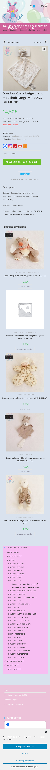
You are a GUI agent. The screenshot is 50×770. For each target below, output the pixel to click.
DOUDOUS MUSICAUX (18, 272)
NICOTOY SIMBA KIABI (16, 634)
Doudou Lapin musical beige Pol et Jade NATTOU (25, 275)
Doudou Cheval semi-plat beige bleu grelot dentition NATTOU (25, 337)
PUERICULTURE (13, 665)
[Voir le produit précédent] (4, 42)
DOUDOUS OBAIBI (15, 640)
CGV (6, 690)
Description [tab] (25, 174)
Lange (24, 139)
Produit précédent (13, 42)
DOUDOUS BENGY (15, 570)
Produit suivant (38, 42)
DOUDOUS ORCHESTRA (17, 644)
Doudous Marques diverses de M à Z (25, 136)
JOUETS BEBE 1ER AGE (15, 661)
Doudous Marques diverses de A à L (25, 584)
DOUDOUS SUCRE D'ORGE (18, 654)
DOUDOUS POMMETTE (17, 647)
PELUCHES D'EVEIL (32, 332)
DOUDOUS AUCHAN (16, 564)
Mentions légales (32, 766)
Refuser (25, 753)
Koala (19, 139)
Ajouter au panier (25, 349)
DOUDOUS (11, 560)
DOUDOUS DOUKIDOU (17, 594)
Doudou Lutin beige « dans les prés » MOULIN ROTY (25, 398)
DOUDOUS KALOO (15, 607)
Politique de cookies (18, 766)
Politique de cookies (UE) (14, 704)
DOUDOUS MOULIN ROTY (25, 395)
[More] (25, 146)
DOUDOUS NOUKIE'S (16, 637)
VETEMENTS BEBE (14, 669)
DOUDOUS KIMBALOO (16, 611)
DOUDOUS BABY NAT (16, 567)
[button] (46, 732)
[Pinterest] (15, 146)
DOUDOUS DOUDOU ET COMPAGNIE (22, 591)
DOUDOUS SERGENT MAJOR (19, 650)
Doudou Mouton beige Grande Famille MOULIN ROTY (25, 521)
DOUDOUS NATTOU (32, 272)
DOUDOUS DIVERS (15, 580)
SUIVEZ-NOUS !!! (14, 718)
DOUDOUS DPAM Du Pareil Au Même (22, 597)
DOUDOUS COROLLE (16, 574)
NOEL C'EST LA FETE (14, 556)
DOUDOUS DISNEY (15, 577)
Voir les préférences (25, 760)
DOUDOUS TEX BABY (16, 657)
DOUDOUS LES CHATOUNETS (19, 617)
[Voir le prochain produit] (46, 42)
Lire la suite (25, 286)
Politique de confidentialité (15, 695)
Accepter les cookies (25, 746)
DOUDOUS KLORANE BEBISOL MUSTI (22, 614)
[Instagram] (10, 146)
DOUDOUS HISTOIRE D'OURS (19, 604)
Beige (14, 139)
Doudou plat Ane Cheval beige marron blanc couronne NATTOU (25, 459)
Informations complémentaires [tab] (25, 180)
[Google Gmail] (20, 146)
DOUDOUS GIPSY (14, 601)
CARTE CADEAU (13, 552)
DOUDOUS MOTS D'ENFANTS (19, 624)
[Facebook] (5, 146)
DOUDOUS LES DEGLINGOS (18, 621)
